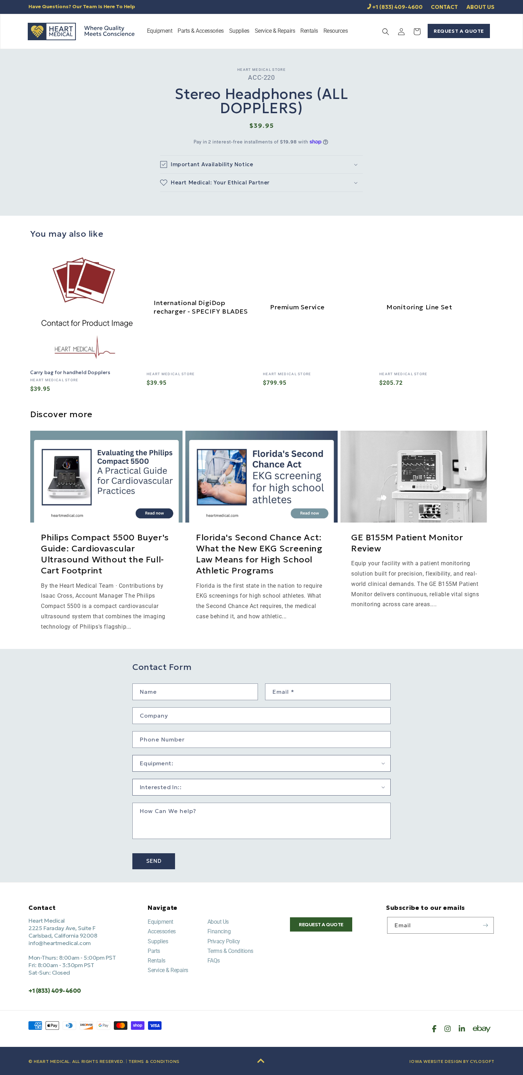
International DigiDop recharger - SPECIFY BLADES (201, 307)
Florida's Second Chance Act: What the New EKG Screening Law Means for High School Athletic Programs (259, 554)
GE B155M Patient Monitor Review (407, 543)
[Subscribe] (485, 925)
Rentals (156, 960)
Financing (219, 931)
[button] (160, 31)
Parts (154, 951)
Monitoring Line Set (419, 307)
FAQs (213, 960)
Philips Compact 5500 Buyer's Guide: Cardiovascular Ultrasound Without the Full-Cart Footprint (105, 554)
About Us (218, 921)
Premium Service (297, 307)
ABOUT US (480, 7)
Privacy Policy (223, 941)
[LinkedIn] (462, 1028)
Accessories (162, 931)
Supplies (158, 941)
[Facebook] (434, 1028)
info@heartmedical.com (59, 942)
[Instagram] (447, 1028)
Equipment (160, 921)
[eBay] (482, 1028)
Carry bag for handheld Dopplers (70, 373)
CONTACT (444, 7)
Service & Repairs (168, 970)
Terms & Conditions (230, 951)
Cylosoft (482, 1061)
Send (154, 861)
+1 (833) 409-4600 (397, 7)
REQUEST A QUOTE (459, 31)
